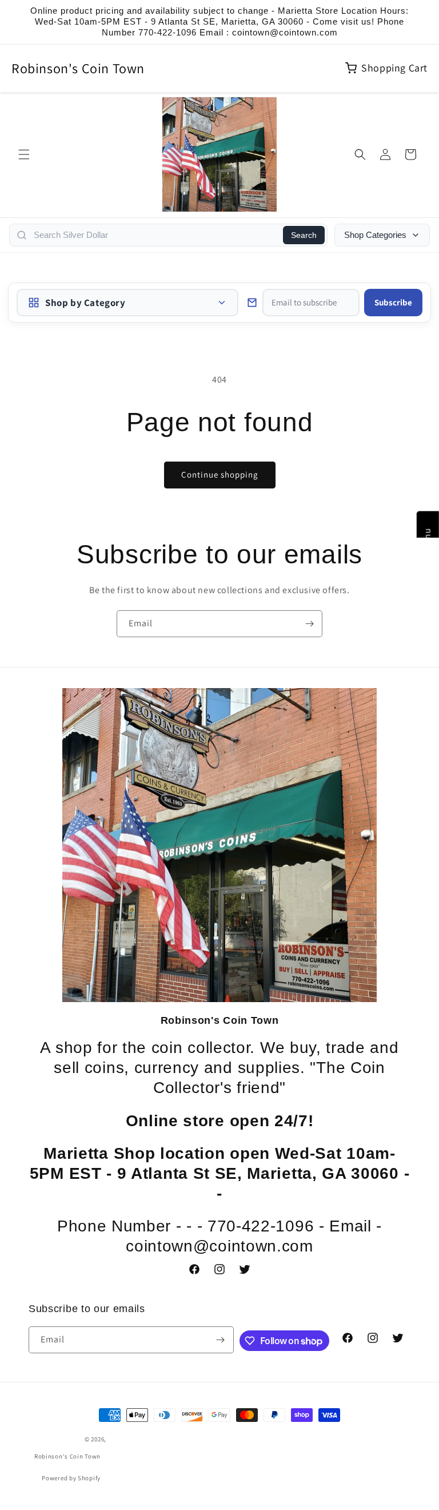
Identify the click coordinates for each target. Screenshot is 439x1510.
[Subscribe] (309, 623)
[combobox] (155, 235)
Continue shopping (219, 474)
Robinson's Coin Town (78, 68)
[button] (24, 154)
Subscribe (393, 302)
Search (304, 235)
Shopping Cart (394, 67)
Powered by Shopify (71, 1478)
